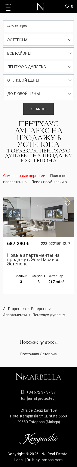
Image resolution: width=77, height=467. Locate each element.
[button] (70, 6)
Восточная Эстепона (38, 354)
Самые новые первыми (24, 175)
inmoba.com (52, 460)
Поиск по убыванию (49, 182)
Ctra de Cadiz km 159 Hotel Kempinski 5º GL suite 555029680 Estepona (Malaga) (38, 416)
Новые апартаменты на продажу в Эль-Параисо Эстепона (33, 259)
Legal (19, 460)
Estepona (39, 308)
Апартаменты (15, 315)
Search (38, 109)
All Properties (14, 308)
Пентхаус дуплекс (48, 315)
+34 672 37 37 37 (41, 392)
